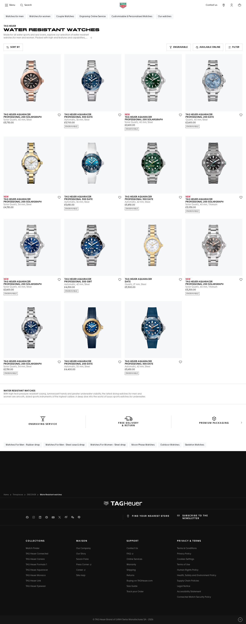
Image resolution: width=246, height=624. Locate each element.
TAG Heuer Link (33, 581)
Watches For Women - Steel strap (108, 445)
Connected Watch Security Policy (194, 597)
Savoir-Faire (82, 559)
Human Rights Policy (187, 570)
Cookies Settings (185, 559)
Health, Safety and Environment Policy (196, 575)
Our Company (83, 548)
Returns (130, 575)
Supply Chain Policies (188, 581)
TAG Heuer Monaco (36, 575)
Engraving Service (43, 424)
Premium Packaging (214, 423)
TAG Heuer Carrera (35, 559)
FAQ (129, 554)
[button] (231, 5)
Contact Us (132, 548)
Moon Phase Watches (143, 445)
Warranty (131, 565)
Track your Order (135, 592)
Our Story (81, 554)
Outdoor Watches (169, 445)
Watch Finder (32, 548)
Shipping (131, 570)
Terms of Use (183, 565)
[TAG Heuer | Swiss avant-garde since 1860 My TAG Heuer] (123, 503)
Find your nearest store (150, 516)
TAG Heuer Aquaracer (37, 570)
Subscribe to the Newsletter (195, 517)
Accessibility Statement (189, 592)
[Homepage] (123, 5)
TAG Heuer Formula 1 (36, 565)
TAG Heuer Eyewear (36, 586)
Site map (80, 575)
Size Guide (132, 586)
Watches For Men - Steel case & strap (65, 445)
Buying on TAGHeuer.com (140, 581)
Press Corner (83, 565)
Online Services (134, 559)
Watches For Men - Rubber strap (23, 445)
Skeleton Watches (194, 445)
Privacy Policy (184, 554)
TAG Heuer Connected (37, 554)
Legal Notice (183, 586)
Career (80, 570)
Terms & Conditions (187, 548)
